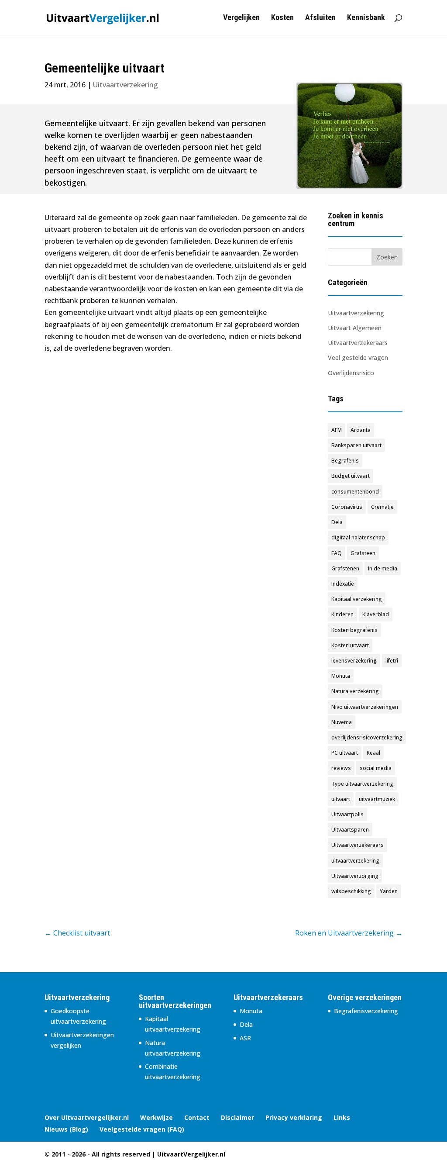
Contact (197, 1117)
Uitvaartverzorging (354, 876)
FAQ (336, 553)
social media (376, 768)
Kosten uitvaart (350, 645)
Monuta (340, 676)
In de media (382, 568)
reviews (341, 768)
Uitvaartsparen (350, 829)
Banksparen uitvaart (356, 445)
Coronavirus (346, 507)
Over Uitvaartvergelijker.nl (87, 1117)
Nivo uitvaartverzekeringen (364, 707)
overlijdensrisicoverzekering (366, 737)
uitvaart (340, 799)
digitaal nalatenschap (358, 537)
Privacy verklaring (293, 1117)
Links (342, 1117)
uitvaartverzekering (355, 860)
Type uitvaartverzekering (362, 783)
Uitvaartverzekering (356, 313)
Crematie (382, 507)
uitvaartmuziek (377, 799)
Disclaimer (237, 1117)
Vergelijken (241, 18)
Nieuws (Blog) (66, 1129)
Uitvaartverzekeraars (358, 342)
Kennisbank (366, 18)
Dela (337, 522)
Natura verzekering (355, 691)
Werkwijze (156, 1117)
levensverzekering (354, 660)
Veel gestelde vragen (358, 357)
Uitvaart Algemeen (355, 328)
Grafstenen (345, 568)
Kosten (282, 18)
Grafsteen (363, 553)
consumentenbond (355, 491)
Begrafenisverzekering (366, 1011)
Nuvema (341, 722)
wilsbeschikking (351, 891)
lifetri (391, 660)
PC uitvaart (344, 752)
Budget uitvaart (350, 476)
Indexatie (342, 583)
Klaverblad (375, 614)
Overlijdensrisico (351, 373)
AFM (336, 430)
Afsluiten (320, 18)
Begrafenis (345, 460)
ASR (245, 1038)
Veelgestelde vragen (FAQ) (142, 1129)
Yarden (389, 891)
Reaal (373, 752)
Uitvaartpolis (347, 814)
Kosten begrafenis (354, 630)
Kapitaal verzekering (356, 599)
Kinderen (342, 614)
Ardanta (361, 430)
